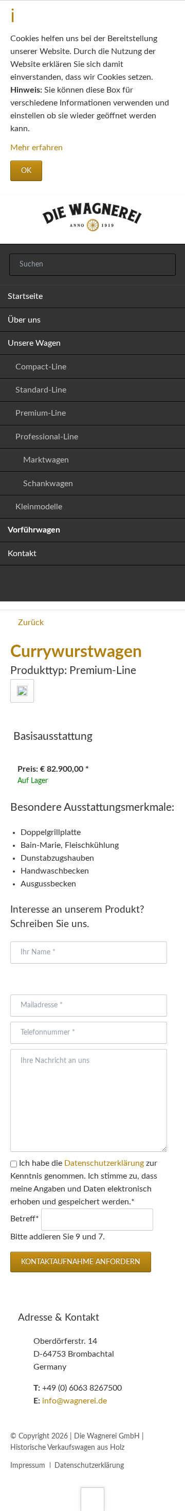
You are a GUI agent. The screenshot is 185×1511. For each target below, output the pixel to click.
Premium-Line (40, 413)
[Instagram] (105, 585)
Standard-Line (40, 390)
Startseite (25, 296)
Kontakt (22, 553)
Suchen (163, 265)
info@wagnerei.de (74, 1401)
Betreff (25, 1219)
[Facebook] (79, 585)
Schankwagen (48, 483)
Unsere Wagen (34, 343)
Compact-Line (40, 367)
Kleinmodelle (38, 507)
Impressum (27, 1465)
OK (26, 170)
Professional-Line (46, 437)
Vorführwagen (34, 530)
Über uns (24, 320)
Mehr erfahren (36, 148)
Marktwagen (46, 460)
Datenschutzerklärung (104, 1163)
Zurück (31, 622)
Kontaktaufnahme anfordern (80, 1262)
